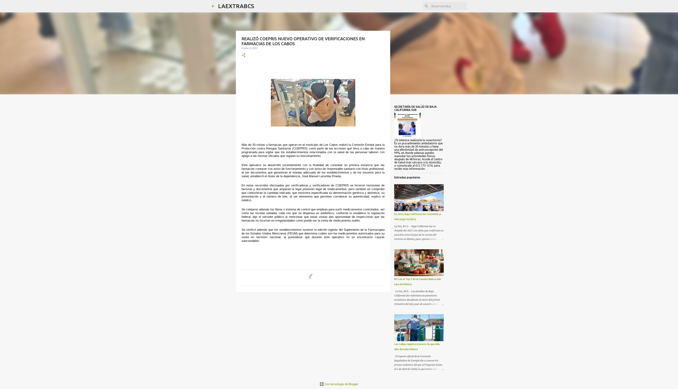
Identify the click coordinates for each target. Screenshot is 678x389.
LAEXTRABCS (236, 6)
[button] (244, 55)
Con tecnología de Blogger (341, 384)
